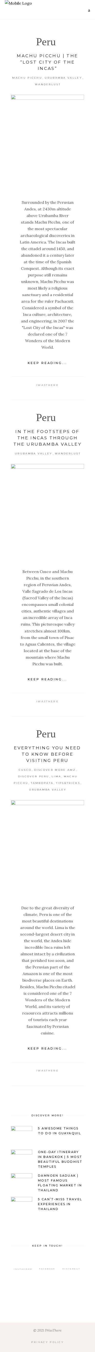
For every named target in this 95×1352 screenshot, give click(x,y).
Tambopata (42, 783)
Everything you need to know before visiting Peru (47, 754)
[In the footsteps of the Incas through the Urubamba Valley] (47, 512)
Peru (46, 42)
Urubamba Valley (63, 77)
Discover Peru (33, 776)
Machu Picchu (27, 77)
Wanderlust (48, 84)
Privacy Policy (47, 1342)
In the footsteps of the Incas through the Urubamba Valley (47, 438)
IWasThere (47, 385)
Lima (56, 776)
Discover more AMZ (55, 769)
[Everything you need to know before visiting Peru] (47, 849)
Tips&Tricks (68, 783)
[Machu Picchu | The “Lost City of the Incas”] (47, 143)
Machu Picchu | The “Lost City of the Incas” (47, 62)
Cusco (25, 769)
